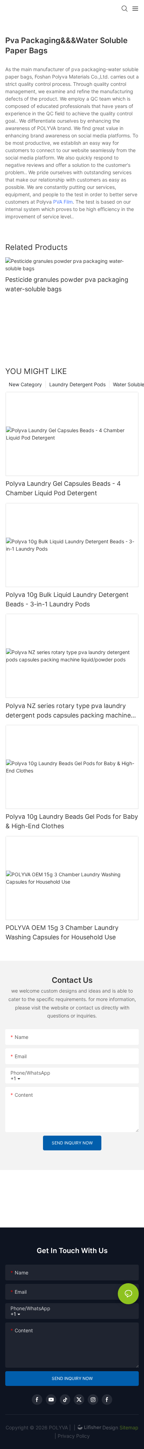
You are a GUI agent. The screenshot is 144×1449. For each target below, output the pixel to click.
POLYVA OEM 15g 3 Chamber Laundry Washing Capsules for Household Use (62, 932)
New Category (25, 384)
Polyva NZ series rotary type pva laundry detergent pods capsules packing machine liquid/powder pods (68, 711)
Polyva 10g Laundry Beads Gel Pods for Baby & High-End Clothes (72, 821)
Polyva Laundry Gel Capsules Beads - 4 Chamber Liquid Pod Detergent (63, 488)
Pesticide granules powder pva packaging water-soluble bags (66, 284)
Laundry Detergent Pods (77, 384)
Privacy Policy (74, 1436)
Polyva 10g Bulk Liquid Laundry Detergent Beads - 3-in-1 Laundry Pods (67, 599)
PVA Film (63, 202)
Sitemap (128, 1427)
